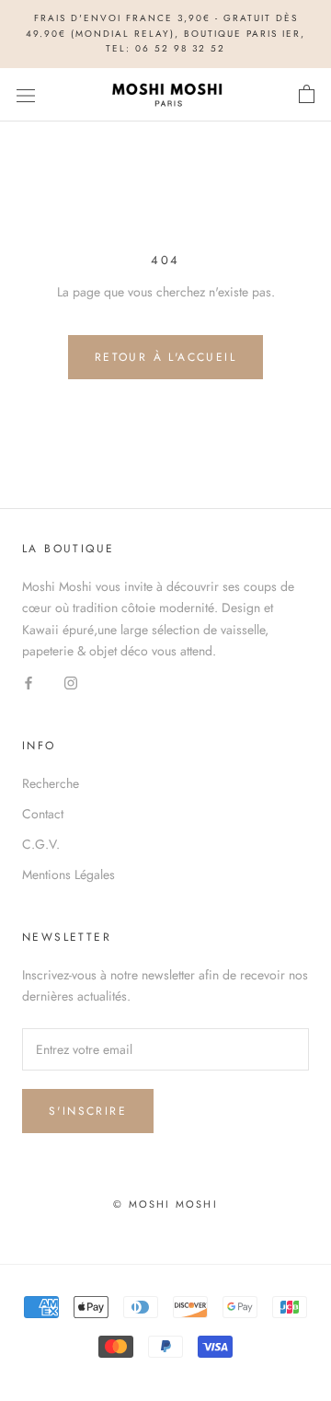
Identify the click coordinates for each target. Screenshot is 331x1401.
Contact (42, 814)
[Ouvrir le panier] (306, 95)
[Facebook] (28, 682)
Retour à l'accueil (165, 357)
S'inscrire (88, 1111)
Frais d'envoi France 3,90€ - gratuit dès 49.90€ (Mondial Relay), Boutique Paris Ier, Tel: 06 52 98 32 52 (165, 33)
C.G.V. (41, 844)
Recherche (50, 783)
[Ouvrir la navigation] (26, 94)
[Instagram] (70, 682)
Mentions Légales (68, 874)
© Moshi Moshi (165, 1204)
